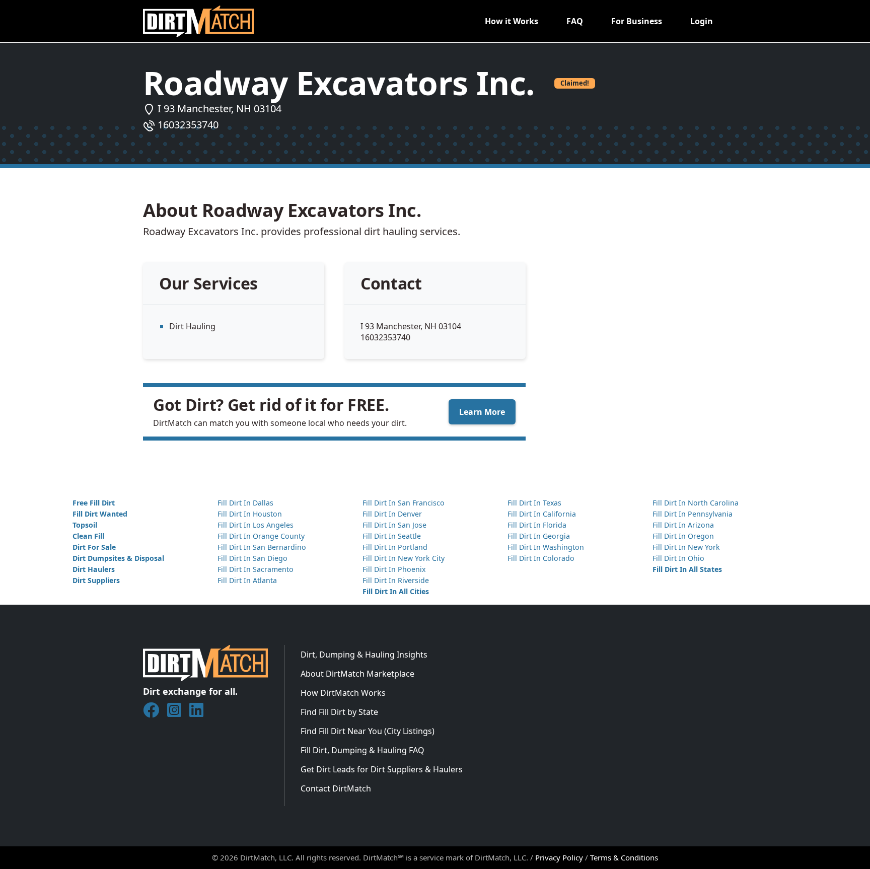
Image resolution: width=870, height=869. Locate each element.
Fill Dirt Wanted (99, 514)
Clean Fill (88, 536)
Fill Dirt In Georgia (539, 536)
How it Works (511, 21)
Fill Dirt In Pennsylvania (692, 514)
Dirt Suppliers (96, 580)
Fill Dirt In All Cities (395, 591)
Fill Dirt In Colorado (541, 558)
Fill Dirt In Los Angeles (256, 525)
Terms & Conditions (624, 857)
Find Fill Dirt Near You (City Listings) (367, 731)
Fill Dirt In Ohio (678, 558)
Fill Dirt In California (542, 514)
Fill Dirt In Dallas (245, 503)
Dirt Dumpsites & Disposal (118, 558)
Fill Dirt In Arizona (683, 525)
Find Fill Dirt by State (339, 711)
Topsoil (84, 525)
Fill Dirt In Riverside (395, 580)
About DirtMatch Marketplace (357, 673)
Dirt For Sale (94, 547)
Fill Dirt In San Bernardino (262, 547)
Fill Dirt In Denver (392, 514)
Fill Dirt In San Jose (394, 525)
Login (701, 21)
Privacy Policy (559, 857)
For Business (636, 21)
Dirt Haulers (93, 569)
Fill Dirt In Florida (537, 525)
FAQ (574, 21)
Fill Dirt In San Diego (252, 558)
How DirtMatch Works (343, 692)
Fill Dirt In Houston (250, 514)
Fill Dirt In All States (687, 569)
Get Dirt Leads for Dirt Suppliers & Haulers (382, 769)
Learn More (482, 411)
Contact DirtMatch (336, 788)
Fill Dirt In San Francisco (403, 503)
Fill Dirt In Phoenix (393, 569)
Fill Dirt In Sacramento (256, 569)
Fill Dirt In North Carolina (695, 503)
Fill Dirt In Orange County (261, 536)
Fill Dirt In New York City (403, 558)
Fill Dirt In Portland (394, 547)
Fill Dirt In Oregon (683, 536)
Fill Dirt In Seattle (391, 536)
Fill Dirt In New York (686, 547)
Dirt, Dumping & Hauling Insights (364, 654)
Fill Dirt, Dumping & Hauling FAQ (362, 750)
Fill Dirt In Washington (546, 547)
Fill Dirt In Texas (534, 503)
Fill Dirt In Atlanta (247, 580)
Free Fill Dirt (93, 503)
